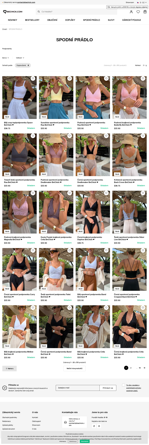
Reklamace (6, 421)
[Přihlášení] (131, 11)
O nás (34, 429)
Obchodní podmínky (9, 417)
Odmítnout (73, 441)
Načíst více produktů (74, 368)
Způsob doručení (8, 429)
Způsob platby (7, 425)
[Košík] (145, 11)
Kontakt (35, 417)
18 (140, 368)
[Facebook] (94, 426)
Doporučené (21, 65)
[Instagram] (99, 426)
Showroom (130, 2)
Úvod (4, 29)
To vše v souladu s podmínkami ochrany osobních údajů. (133, 388)
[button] (33, 78)
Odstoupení (36, 421)
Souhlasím (84, 441)
